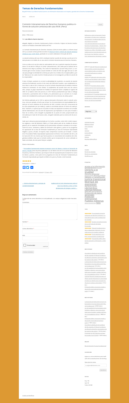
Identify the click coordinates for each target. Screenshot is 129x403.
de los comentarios (91, 154)
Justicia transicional (95, 179)
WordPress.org (89, 156)
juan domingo (88, 94)
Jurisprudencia (88, 133)
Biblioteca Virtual (89, 124)
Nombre (25, 222)
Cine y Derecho (89, 126)
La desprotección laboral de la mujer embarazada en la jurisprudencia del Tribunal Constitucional (95, 264)
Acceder (87, 149)
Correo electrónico (28, 228)
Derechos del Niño (89, 175)
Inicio (24, 16)
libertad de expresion (91, 183)
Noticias (87, 137)
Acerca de (32, 16)
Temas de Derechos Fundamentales (42, 8)
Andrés (87, 77)
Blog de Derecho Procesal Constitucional (95, 346)
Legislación (88, 135)
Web (23, 235)
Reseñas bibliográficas (91, 139)
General (41, 172)
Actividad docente (89, 122)
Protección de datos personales (93, 194)
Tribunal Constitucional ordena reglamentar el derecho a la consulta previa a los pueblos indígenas (95, 230)
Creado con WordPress (28, 395)
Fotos (86, 128)
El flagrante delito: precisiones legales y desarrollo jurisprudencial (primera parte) (95, 289)
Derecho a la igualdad (91, 171)
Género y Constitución (95, 177)
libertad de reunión (91, 186)
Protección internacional (91, 197)
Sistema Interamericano (90, 203)
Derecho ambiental (92, 174)
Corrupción (99, 168)
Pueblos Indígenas (94, 200)
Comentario (25, 202)
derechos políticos (99, 175)
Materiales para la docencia (93, 191)
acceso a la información (95, 166)
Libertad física (91, 188)
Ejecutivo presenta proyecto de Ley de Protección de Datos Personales (96, 224)
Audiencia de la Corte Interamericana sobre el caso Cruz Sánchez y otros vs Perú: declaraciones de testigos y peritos (64, 185)
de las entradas (90, 152)
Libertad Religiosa (93, 189)
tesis (98, 203)
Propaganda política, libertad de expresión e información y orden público (95, 241)
